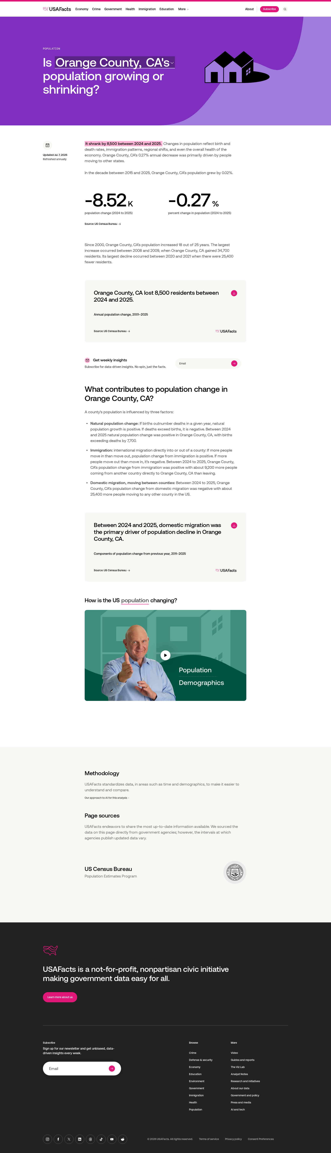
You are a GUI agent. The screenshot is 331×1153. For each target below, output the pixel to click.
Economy (81, 9)
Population (51, 48)
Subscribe (269, 9)
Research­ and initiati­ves (245, 1081)
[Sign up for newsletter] (234, 363)
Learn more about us (60, 997)
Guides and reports (242, 1059)
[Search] (285, 9)
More (182, 9)
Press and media (241, 1102)
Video (234, 1052)
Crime (96, 9)
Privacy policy (233, 1139)
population (135, 600)
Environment (196, 1081)
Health (130, 9)
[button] (115, 62)
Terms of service (209, 1139)
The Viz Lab (238, 1067)
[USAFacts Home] (57, 9)
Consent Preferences (261, 1139)
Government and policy (245, 1095)
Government (113, 9)
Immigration (147, 9)
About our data (240, 1088)
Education (167, 9)
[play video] (165, 655)
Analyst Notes (239, 1074)
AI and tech (238, 1109)
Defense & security (200, 1059)
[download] (234, 293)
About (249, 9)
